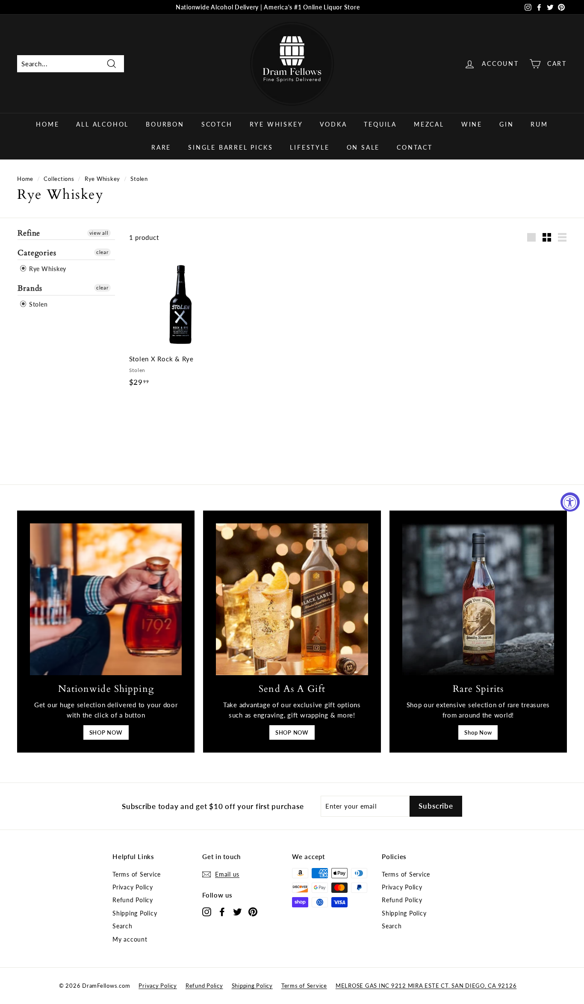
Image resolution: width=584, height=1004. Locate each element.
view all (99, 233)
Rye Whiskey (276, 124)
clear (102, 252)
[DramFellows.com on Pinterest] (252, 911)
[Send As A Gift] (292, 599)
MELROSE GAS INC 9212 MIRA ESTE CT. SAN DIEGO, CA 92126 (426, 985)
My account (129, 939)
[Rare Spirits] (478, 599)
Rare (161, 147)
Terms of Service (136, 874)
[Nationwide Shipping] (106, 599)
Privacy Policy (132, 887)
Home (47, 124)
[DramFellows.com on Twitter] (237, 911)
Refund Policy (132, 900)
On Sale (363, 147)
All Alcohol (102, 124)
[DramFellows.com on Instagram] (206, 911)
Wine (471, 124)
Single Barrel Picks (230, 147)
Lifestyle (309, 147)
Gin (506, 124)
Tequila (380, 124)
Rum (539, 124)
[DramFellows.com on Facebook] (222, 911)
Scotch (217, 124)
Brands (30, 288)
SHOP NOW (106, 732)
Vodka (333, 124)
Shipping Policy (134, 913)
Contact (415, 147)
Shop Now (478, 732)
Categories (37, 253)
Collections (59, 178)
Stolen (37, 304)
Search (122, 926)
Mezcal (429, 124)
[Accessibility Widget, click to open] (570, 502)
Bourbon (165, 124)
